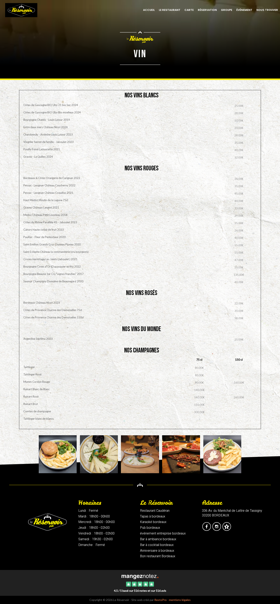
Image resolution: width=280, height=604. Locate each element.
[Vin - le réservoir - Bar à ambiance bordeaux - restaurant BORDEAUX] (222, 454)
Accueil (149, 10)
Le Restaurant (169, 10)
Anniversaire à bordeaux (157, 550)
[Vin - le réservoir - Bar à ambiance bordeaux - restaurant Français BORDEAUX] (99, 454)
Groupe (226, 10)
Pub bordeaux (150, 527)
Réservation (207, 10)
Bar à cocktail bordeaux (157, 544)
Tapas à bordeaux (152, 516)
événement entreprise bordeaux (163, 533)
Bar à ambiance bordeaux (158, 539)
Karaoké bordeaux (153, 522)
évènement (244, 10)
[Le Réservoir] (140, 576)
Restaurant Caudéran (155, 510)
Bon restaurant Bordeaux (157, 556)
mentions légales (180, 600)
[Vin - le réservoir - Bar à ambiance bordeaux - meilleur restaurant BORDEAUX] (140, 454)
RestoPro (160, 600)
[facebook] (207, 529)
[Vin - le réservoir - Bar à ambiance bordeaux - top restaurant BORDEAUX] (181, 454)
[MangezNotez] (226, 529)
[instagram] (217, 529)
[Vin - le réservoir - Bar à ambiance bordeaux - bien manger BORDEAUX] (58, 454)
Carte (189, 10)
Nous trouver (267, 10)
